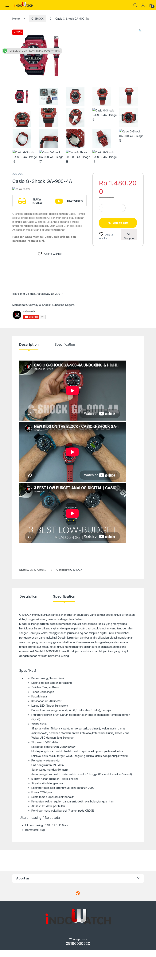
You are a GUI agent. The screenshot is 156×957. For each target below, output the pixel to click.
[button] (140, 30)
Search (135, 5)
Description (28, 344)
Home (16, 18)
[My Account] (143, 5)
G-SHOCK (37, 18)
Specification (65, 344)
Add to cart (120, 222)
